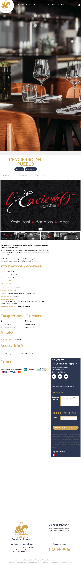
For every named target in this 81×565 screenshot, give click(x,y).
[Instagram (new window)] (53, 549)
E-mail (55, 417)
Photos (6, 175)
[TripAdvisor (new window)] (59, 549)
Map (44, 175)
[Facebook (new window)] (49, 549)
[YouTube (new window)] (64, 549)
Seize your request (56, 398)
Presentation (22, 175)
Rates (37, 175)
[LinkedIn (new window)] (68, 549)
